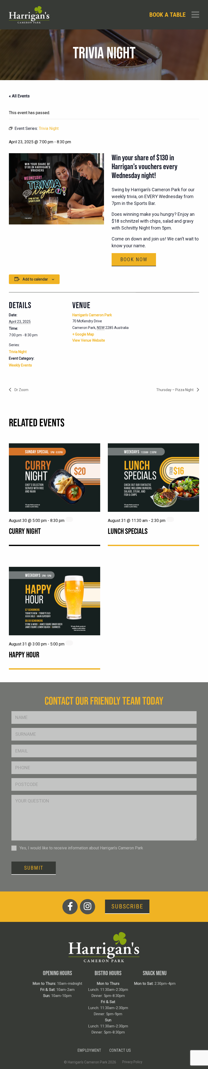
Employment (89, 1050)
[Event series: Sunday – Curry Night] (69, 519)
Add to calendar (35, 279)
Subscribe (127, 906)
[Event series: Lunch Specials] (170, 519)
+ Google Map (83, 334)
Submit (33, 868)
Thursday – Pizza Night (175, 390)
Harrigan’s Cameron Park (92, 315)
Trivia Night (18, 352)
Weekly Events (20, 365)
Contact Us (120, 1050)
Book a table (167, 14)
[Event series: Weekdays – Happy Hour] (69, 642)
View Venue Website (88, 340)
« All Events (19, 96)
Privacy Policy (132, 1062)
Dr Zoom (21, 390)
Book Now (133, 259)
